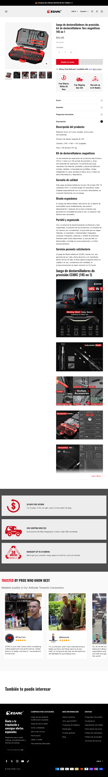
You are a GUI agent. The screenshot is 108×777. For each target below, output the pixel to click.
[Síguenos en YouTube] (22, 761)
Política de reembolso (93, 733)
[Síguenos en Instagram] (17, 761)
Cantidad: (59, 47)
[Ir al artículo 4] (33, 75)
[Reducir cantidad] (59, 52)
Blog (64, 737)
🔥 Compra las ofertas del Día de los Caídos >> (54, 3)
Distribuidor (67, 729)
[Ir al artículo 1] (8, 75)
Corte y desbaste (37, 728)
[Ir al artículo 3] (25, 75)
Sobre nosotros (68, 717)
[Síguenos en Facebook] (6, 761)
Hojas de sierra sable (39, 724)
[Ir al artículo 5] (42, 75)
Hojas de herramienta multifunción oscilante (39, 718)
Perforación (35, 736)
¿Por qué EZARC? (69, 721)
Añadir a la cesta (67, 62)
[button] (91, 62)
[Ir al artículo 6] (50, 75)
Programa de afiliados (71, 725)
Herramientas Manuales (40, 743)
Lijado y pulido (36, 739)
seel (90, 69)
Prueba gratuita (68, 733)
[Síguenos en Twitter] (11, 761)
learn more (97, 69)
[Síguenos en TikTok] (28, 761)
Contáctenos (90, 721)
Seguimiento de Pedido (94, 725)
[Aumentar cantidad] (71, 52)
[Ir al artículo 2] (17, 75)
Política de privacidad (93, 737)
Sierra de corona (38, 732)
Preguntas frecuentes (93, 717)
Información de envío (93, 729)
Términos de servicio (93, 741)
